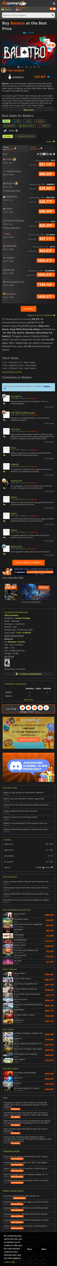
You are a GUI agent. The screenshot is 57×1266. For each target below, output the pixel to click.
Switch (41, 121)
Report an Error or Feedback (40, 315)
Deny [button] (29, 1249)
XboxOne (11, 125)
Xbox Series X (28, 125)
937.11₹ (46, 238)
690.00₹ (46, 211)
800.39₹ (46, 225)
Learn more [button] (9, 1262)
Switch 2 (45, 125)
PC (8, 121)
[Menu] (53, 3)
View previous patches (12, 372)
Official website (11, 615)
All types (8, 136)
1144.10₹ (45, 284)
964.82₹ (46, 250)
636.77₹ (46, 201)
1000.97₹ (45, 260)
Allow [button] (43, 1249)
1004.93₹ (45, 274)
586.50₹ (46, 174)
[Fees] (44, 154)
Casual (18, 618)
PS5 (18, 121)
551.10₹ (46, 164)
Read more (29, 110)
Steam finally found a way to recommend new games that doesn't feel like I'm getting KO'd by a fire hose (27, 1122)
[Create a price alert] (53, 45)
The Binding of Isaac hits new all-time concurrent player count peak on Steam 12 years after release (26, 1114)
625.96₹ (46, 188)
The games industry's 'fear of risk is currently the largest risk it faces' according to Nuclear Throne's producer (26, 1105)
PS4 (29, 121)
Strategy (26, 618)
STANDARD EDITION (25, 136)
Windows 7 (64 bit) (16, 642)
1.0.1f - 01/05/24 (23, 632)
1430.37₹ (45, 296)
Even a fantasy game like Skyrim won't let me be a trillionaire (26, 1130)
